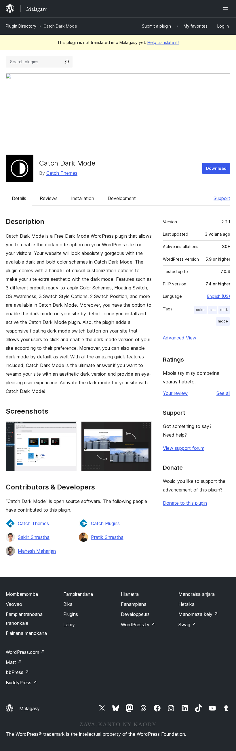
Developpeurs (135, 614)
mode (223, 321)
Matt (14, 662)
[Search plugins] (67, 62)
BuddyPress (21, 682)
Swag (187, 624)
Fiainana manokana (26, 633)
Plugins (70, 614)
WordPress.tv (138, 624)
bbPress (17, 672)
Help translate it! (163, 42)
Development (122, 198)
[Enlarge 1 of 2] (69, 429)
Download (216, 168)
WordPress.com (25, 652)
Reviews (49, 198)
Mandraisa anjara (196, 594)
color (200, 310)
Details (19, 198)
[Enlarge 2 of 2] (144, 429)
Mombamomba (22, 594)
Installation (82, 198)
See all (223, 393)
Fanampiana (133, 604)
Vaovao (14, 604)
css (213, 310)
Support (222, 198)
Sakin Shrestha (34, 537)
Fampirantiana (78, 594)
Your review (175, 393)
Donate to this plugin (185, 503)
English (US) (218, 296)
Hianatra (130, 594)
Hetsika (186, 604)
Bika (68, 604)
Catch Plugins (105, 523)
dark (224, 310)
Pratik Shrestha (107, 537)
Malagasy (29, 708)
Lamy (69, 624)
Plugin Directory (21, 26)
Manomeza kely (198, 614)
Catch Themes (61, 173)
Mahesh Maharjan (37, 551)
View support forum (183, 448)
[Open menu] (227, 8)
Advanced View (179, 338)
